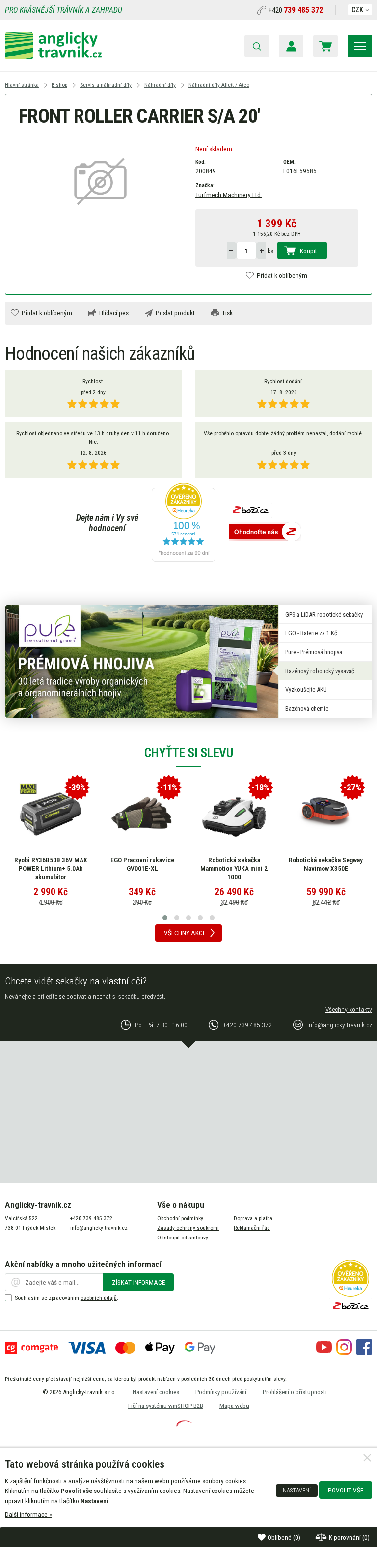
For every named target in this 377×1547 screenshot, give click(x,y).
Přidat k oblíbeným (282, 275)
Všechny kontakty (348, 1009)
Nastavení (297, 1490)
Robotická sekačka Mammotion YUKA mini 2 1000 (234, 868)
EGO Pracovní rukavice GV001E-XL (142, 864)
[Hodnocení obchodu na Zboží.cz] (265, 532)
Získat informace (138, 1282)
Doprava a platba (253, 1218)
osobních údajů (99, 1297)
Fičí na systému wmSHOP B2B (165, 1405)
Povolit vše (345, 1490)
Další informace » (28, 1514)
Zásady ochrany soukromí (188, 1227)
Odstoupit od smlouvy (182, 1237)
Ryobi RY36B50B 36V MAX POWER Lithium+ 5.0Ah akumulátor (50, 868)
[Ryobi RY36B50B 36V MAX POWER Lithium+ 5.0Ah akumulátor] (50, 814)
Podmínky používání (220, 1392)
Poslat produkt (175, 313)
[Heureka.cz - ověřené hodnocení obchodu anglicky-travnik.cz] (183, 523)
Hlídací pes (114, 313)
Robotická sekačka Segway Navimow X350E (326, 864)
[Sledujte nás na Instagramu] (344, 1352)
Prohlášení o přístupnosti (295, 1392)
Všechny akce (185, 933)
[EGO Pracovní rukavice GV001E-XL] (142, 814)
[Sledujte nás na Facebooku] (364, 1352)
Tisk (227, 313)
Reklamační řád (252, 1227)
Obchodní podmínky (180, 1218)
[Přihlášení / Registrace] (291, 46)
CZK (357, 10)
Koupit (308, 250)
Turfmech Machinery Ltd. (228, 194)
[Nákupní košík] (325, 46)
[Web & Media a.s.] (184, 1424)
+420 (296, 10)
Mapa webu (234, 1405)
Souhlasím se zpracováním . (66, 1297)
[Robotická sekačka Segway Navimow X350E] (326, 814)
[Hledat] (256, 46)
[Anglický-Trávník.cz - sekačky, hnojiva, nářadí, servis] (53, 57)
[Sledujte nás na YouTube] (324, 1352)
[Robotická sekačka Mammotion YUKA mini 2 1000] (234, 814)
